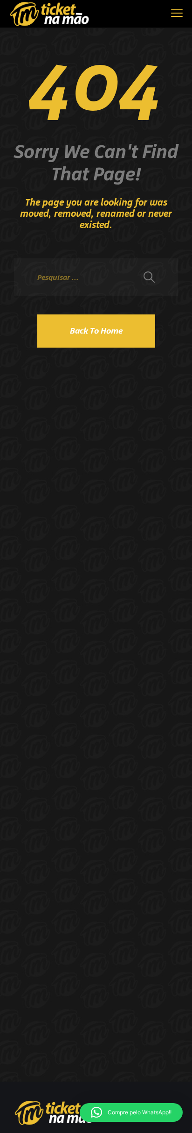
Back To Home (96, 331)
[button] (131, 1112)
